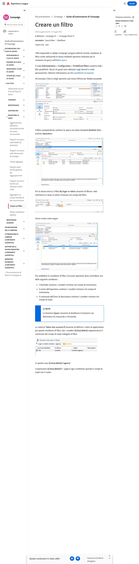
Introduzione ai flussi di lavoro (13, 56)
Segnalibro (118, 35)
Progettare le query (13, 116)
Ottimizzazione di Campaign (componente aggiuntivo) (11, 238)
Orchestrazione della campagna (11, 228)
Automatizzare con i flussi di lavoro (12, 50)
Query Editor (50, 40)
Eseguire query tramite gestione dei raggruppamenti (16, 171)
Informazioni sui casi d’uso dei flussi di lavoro (15, 91)
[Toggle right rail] (114, 10)
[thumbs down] (78, 558)
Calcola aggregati (16, 161)
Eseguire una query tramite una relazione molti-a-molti (17, 185)
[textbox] (13, 24)
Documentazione (42, 16)
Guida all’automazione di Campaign (82, 16)
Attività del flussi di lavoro (13, 77)
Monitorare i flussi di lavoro (14, 70)
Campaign (58, 16)
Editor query (61, 60)
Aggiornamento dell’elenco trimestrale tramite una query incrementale (17, 128)
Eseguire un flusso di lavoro (14, 63)
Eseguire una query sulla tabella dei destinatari (17, 142)
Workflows (61, 40)
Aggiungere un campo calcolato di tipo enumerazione (17, 197)
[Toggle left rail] (25, 10)
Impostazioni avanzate (11, 221)
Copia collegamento (130, 35)
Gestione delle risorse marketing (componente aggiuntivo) (12, 251)
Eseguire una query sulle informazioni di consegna (17, 153)
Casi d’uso (10, 83)
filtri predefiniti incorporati (82, 73)
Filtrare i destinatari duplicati (17, 213)
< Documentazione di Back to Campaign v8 (13, 273)
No (125, 26)
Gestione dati (13, 111)
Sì (119, 26)
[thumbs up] (72, 558)
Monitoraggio (13, 105)
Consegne (12, 100)
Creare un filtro (16, 206)
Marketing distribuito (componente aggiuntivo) (10, 263)
